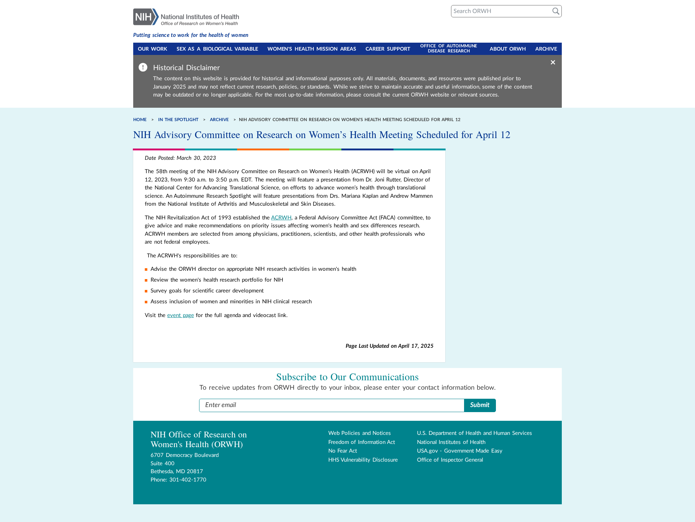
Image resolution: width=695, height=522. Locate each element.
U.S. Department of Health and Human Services (474, 433)
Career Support (388, 49)
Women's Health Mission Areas (312, 49)
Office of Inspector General (450, 460)
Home (140, 119)
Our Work (152, 49)
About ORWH (508, 49)
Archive (546, 49)
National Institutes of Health (451, 442)
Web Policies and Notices (359, 433)
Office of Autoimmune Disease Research (448, 48)
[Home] (190, 16)
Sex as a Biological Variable (217, 49)
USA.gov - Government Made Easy (459, 451)
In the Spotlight (178, 119)
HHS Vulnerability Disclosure (363, 460)
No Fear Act (342, 451)
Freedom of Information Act (361, 442)
